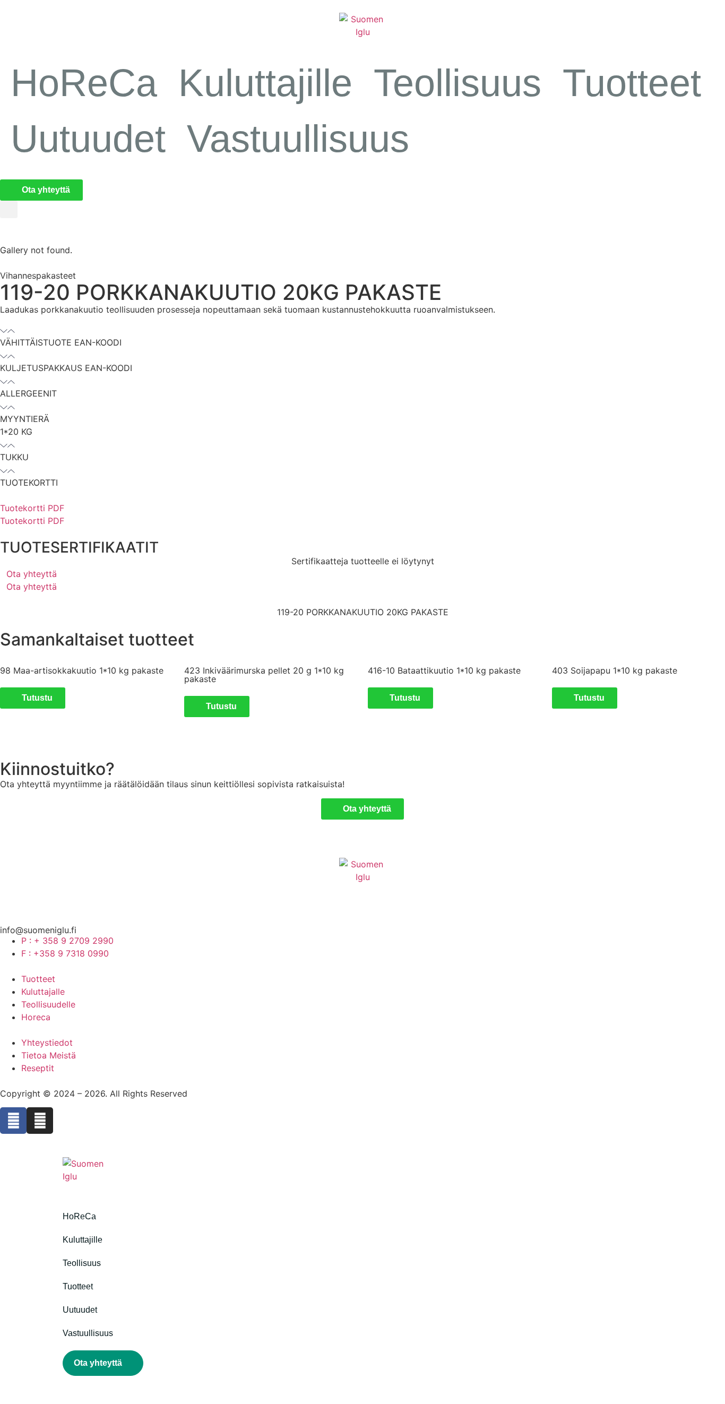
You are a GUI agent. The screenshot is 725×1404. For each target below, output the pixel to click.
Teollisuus (457, 83)
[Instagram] (40, 1120)
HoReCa (84, 83)
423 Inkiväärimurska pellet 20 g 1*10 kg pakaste (264, 674)
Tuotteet (632, 83)
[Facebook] (13, 1120)
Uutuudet (88, 138)
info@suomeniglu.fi (38, 930)
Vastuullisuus (298, 138)
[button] (9, 209)
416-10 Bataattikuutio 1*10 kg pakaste (444, 670)
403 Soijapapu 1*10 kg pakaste (614, 670)
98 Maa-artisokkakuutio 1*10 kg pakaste (81, 670)
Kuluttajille (265, 83)
